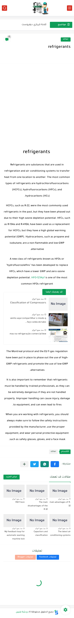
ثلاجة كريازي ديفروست (34, 24)
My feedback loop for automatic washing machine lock (14, 535)
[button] (55, 464)
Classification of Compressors (28, 303)
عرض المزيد (11, 477)
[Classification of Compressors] (58, 304)
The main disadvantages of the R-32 (38, 506)
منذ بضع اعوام (38, 299)
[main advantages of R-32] (60, 491)
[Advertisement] (37, 106)
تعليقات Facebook (47, 557)
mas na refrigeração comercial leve (28, 334)
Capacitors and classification (41, 534)
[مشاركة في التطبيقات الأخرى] (24, 464)
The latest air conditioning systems (60, 534)
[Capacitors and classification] (36, 520)
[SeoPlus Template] (56, 612)
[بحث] (4, 8)
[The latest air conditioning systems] (60, 520)
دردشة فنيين (22, 612)
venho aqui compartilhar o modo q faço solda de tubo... (28, 320)
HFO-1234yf (38, 278)
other (65, 39)
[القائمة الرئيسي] (69, 8)
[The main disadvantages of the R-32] (36, 491)
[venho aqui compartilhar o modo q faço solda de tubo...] (58, 319)
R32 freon (20, 502)
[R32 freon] (14, 491)
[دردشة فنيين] (37, 8)
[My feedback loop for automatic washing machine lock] (14, 520)
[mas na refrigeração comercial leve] (58, 335)
